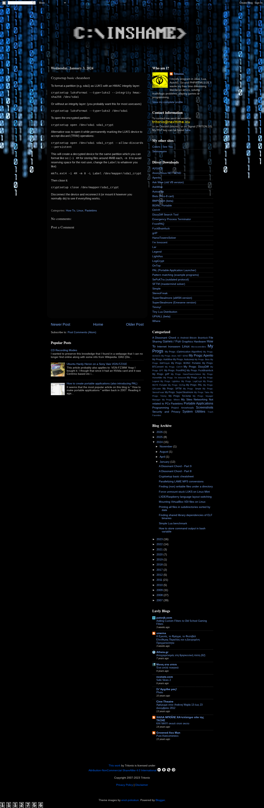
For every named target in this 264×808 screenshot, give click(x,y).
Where (156, 321)
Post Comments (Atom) (82, 332)
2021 (160, 549)
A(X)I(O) (157, 168)
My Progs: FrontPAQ (175, 370)
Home (98, 324)
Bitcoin (193, 337)
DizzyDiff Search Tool (165, 214)
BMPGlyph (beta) (162, 200)
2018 (160, 564)
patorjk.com (164, 617)
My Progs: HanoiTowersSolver (186, 374)
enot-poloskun (130, 800)
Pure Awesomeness (167, 735)
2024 (160, 442)
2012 (160, 574)
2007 (160, 600)
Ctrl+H (156, 210)
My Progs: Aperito (201, 355)
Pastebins (91, 210)
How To (70, 210)
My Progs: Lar (194, 377)
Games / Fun (172, 341)
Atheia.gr (162, 652)
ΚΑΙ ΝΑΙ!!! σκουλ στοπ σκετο (172, 723)
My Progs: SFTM (172, 388)
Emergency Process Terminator (171, 219)
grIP (154, 233)
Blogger (160, 800)
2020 (160, 554)
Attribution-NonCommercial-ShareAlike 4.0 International (122, 770)
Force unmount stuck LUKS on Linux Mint (184, 491)
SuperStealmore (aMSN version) (172, 297)
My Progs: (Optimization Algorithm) (183, 351)
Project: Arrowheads (182, 407)
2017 (160, 569)
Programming (160, 407)
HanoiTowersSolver (164, 237)
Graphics (187, 341)
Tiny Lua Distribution (164, 311)
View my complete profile (167, 102)
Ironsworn (174, 346)
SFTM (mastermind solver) (168, 284)
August (164, 451)
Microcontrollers (198, 347)
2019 (160, 559)
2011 (160, 579)
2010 (160, 585)
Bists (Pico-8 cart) (163, 196)
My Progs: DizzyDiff (196, 366)
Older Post (135, 324)
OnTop (156, 265)
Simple (156, 288)
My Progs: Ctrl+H (173, 367)
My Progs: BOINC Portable (186, 363)
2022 (160, 544)
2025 (160, 437)
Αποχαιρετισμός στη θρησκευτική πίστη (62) (180, 655)
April (163, 456)
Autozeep (158, 191)
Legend (157, 251)
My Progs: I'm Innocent (174, 377)
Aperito (156, 177)
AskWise (157, 187)
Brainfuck (203, 337)
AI (178, 338)
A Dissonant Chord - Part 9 (175, 466)
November (166, 446)
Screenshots (204, 407)
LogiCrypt (158, 261)
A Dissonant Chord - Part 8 (175, 471)
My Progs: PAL (194, 385)
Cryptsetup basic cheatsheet (176, 476)
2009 (160, 590)
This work (114, 765)
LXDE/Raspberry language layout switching (185, 496)
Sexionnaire (159, 151)
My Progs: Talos (201, 392)
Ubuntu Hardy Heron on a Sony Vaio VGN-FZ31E (97, 364)
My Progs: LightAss (170, 381)
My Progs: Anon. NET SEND (174, 356)
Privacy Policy (124, 784)
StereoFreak (160, 293)
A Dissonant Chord (164, 337)
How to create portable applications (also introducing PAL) (102, 383)
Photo (159, 692)
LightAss (157, 256)
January (165, 461)
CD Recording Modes (64, 350)
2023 (160, 539)
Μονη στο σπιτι (166, 664)
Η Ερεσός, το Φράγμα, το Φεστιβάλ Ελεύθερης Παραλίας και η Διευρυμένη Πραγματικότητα (178, 639)
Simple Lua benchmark (173, 523)
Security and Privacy (166, 411)
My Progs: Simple (192, 388)
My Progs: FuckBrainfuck (200, 370)
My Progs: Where (171, 399)
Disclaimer (141, 784)
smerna (161, 633)
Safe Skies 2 (163, 680)
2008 (160, 595)
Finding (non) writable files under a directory (186, 486)
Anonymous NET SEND (166, 173)
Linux (80, 210)
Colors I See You (162, 146)
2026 (160, 432)
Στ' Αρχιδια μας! (166, 689)
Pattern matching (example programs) (175, 274)
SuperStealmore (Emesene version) (174, 302)
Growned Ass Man (168, 732)
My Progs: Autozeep (183, 359)
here (188, 130)
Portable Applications (198, 403)
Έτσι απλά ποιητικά (167, 667)
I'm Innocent (159, 242)
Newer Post (60, 324)
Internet (162, 346)
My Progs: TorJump (180, 396)
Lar (154, 247)
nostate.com (164, 676)
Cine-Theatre (164, 701)
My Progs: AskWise (162, 359)
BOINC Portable (162, 205)
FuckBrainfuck (161, 228)
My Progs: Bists (202, 359)
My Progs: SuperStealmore (179, 392)
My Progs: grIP (160, 374)
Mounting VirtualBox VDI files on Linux (182, 501)
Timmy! (156, 307)
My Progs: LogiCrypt (191, 381)
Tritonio (179, 73)
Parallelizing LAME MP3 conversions (181, 481)
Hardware (200, 341)
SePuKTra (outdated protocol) (170, 279)
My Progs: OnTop (176, 385)
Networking (200, 399)
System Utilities (193, 411)
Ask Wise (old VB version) (168, 182)
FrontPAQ (158, 223)
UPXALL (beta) (161, 316)
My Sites (186, 399)
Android (184, 337)
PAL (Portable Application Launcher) (174, 270)
